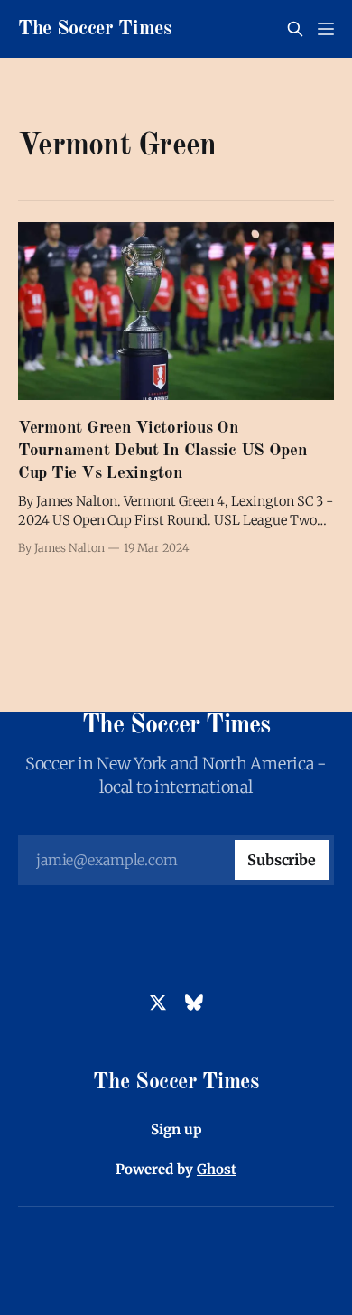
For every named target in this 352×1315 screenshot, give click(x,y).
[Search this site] (295, 28)
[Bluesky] (194, 1002)
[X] (158, 1002)
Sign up (176, 1129)
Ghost (216, 1169)
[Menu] (325, 28)
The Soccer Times (94, 29)
